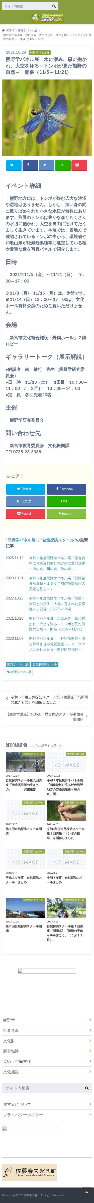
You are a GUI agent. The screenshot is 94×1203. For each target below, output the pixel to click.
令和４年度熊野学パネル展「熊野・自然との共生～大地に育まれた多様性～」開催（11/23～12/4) (57, 603)
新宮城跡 (11, 1051)
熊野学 (9, 1020)
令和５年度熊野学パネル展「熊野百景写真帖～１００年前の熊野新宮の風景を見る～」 (57, 583)
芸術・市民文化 (17, 1061)
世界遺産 (11, 1030)
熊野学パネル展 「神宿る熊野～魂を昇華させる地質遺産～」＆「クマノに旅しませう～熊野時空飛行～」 (57, 643)
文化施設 (11, 1071)
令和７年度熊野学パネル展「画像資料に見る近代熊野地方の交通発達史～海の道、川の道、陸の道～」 (57, 563)
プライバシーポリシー (23, 1114)
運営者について (17, 1104)
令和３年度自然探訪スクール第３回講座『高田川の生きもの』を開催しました (49, 699)
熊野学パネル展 (22, 539)
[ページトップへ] (86, 1192)
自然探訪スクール (58, 539)
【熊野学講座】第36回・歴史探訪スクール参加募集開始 (44, 716)
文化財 (9, 1040)
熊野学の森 (32, 1195)
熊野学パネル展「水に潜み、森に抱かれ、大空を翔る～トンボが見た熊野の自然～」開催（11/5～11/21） (57, 623)
